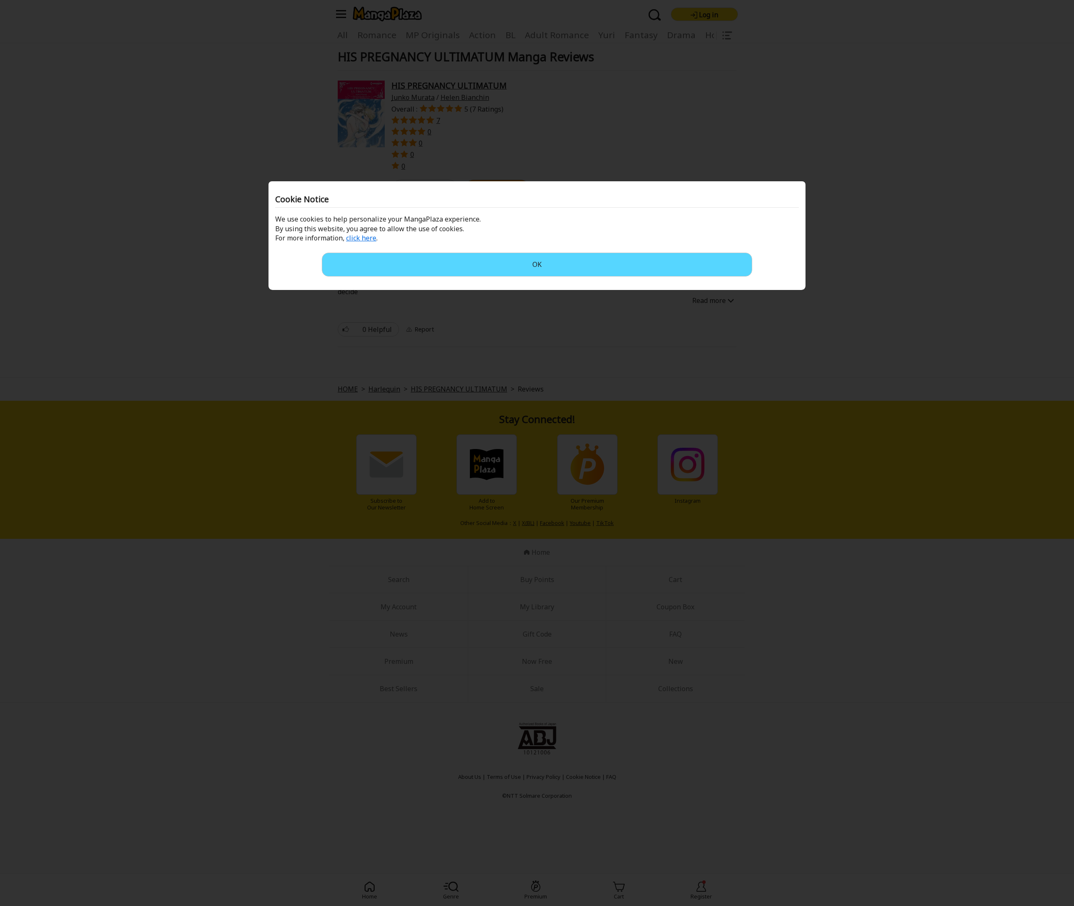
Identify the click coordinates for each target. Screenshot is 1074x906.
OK (537, 264)
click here (361, 238)
